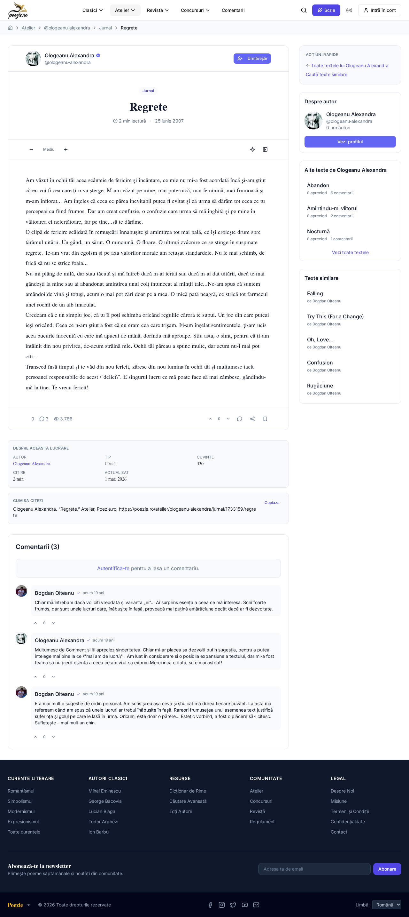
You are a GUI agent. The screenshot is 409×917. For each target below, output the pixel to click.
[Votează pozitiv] (210, 418)
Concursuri (192, 10)
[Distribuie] (252, 419)
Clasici (89, 10)
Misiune (339, 801)
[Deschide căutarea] (304, 10)
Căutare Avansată (188, 801)
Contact (339, 831)
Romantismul (21, 790)
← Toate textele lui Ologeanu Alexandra (347, 65)
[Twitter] (233, 905)
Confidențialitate (348, 821)
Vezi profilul (350, 141)
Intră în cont (383, 10)
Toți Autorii (180, 811)
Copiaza (272, 502)
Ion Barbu (99, 831)
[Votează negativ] (228, 418)
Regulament (262, 821)
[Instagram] (222, 905)
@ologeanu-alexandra (67, 27)
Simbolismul (20, 801)
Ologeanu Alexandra (31, 463)
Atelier (122, 10)
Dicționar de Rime (187, 790)
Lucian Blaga (102, 811)
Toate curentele (24, 831)
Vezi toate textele (350, 252)
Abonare (387, 869)
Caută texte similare (326, 74)
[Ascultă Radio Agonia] (349, 10)
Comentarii (233, 10)
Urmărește (257, 58)
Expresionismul (23, 821)
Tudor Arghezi (103, 821)
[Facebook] (210, 905)
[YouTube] (245, 905)
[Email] (256, 905)
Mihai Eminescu (105, 790)
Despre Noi (342, 790)
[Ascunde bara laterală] (265, 149)
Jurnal (105, 27)
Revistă (155, 10)
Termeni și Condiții (350, 811)
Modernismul (21, 811)
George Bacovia (105, 801)
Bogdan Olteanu (54, 593)
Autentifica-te (113, 568)
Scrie (329, 10)
